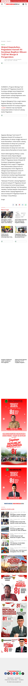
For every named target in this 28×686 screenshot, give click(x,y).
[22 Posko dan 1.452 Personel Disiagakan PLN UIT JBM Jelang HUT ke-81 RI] (5, 550)
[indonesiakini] (12, 4)
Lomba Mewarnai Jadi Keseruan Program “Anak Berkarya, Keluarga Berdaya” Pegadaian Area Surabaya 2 (18, 536)
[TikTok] (23, 673)
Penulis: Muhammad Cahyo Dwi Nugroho (12, 59)
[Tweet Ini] (16, 205)
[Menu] (2, 4)
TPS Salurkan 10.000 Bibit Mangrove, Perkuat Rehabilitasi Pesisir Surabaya (18, 543)
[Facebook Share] (13, 205)
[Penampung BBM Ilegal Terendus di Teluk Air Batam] (5, 529)
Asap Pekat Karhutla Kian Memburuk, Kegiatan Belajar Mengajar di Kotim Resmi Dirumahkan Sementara (21, 221)
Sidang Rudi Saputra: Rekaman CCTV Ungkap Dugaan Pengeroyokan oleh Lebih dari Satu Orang (21, 361)
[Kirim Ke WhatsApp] (25, 205)
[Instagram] (11, 673)
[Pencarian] (26, 4)
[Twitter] (8, 673)
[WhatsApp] (20, 673)
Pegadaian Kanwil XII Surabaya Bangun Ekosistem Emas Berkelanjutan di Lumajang (21, 236)
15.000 (3, 108)
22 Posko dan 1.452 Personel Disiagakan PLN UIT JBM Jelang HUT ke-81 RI (18, 551)
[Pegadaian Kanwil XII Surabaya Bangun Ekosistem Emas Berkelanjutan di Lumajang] (21, 229)
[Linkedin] (14, 673)
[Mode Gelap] (23, 4)
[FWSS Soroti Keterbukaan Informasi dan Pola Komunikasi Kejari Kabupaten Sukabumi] (7, 229)
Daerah (3, 44)
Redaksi (21, 680)
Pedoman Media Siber (11, 680)
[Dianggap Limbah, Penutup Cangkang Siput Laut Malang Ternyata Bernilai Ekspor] (7, 214)
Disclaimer (10, 678)
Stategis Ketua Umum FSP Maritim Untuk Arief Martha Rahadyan (18, 522)
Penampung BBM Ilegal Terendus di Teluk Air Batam (18, 529)
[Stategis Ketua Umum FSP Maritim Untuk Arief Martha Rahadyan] (5, 522)
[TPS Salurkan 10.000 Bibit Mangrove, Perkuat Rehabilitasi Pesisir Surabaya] (5, 543)
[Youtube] (17, 673)
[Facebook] (5, 673)
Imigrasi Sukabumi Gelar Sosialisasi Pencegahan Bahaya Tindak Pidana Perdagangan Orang (7, 361)
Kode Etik (17, 678)
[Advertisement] (14, 20)
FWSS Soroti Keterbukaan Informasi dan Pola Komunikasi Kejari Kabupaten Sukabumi (6, 236)
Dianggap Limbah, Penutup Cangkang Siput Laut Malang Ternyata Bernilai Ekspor (6, 221)
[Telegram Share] (22, 205)
